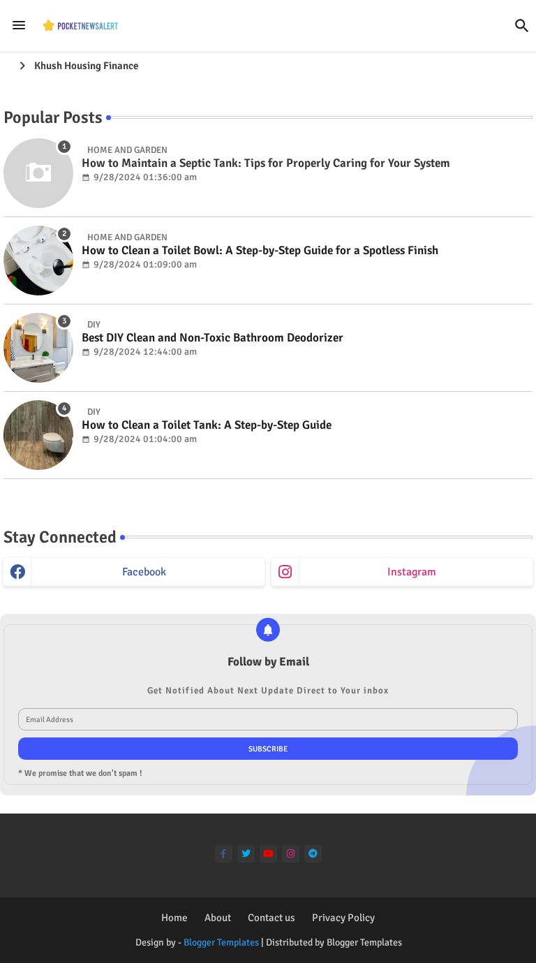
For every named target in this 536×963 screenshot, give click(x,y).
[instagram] (290, 853)
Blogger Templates (221, 942)
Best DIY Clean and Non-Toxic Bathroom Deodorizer (212, 338)
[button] (522, 26)
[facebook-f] (223, 853)
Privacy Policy (343, 917)
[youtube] (268, 853)
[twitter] (246, 853)
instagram (411, 572)
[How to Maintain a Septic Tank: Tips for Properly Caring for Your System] (38, 173)
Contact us (271, 917)
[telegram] (313, 853)
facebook (144, 572)
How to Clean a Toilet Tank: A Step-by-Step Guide (207, 425)
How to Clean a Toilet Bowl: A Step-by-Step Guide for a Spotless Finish (260, 251)
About (217, 917)
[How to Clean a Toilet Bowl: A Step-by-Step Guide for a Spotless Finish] (38, 260)
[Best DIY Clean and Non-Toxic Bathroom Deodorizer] (38, 348)
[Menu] (19, 25)
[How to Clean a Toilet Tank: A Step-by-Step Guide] (38, 435)
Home (174, 917)
